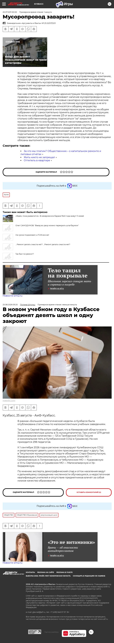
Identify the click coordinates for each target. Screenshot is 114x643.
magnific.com (9, 400)
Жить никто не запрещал (39, 157)
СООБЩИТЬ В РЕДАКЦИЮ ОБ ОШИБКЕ (89, 576)
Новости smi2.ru (12, 295)
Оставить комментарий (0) (89, 492)
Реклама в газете (64, 572)
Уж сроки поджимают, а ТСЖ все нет (32, 235)
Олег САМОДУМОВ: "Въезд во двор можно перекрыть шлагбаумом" (47, 225)
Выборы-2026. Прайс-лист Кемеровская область (48, 576)
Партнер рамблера (51, 632)
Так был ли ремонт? (24, 254)
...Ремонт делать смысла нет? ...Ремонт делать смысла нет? (42, 244)
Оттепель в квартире (37, 160)
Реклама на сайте (45, 572)
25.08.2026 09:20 (10, 304)
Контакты (30, 572)
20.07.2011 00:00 (10, 12)
